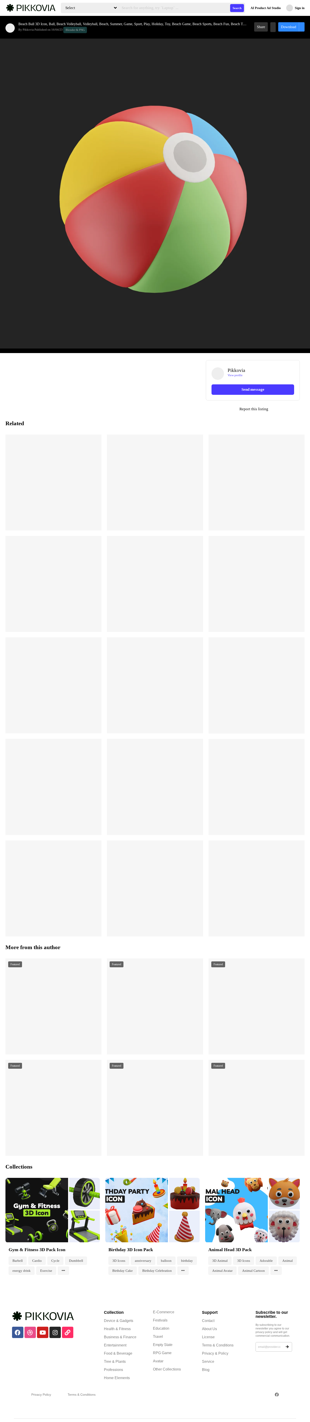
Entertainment (115, 1345)
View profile (235, 375)
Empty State (162, 1345)
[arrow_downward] (95, 521)
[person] (10, 28)
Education (161, 1328)
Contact (208, 1321)
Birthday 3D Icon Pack (130, 1249)
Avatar (158, 1361)
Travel (158, 1336)
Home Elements (117, 1378)
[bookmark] (273, 27)
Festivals (160, 1320)
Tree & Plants (115, 1361)
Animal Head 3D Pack (230, 1249)
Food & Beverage (118, 1353)
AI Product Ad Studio (266, 8)
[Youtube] (42, 1332)
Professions (113, 1370)
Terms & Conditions (218, 1345)
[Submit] (287, 1346)
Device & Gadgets (118, 1321)
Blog (205, 1370)
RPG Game (162, 1353)
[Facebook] (17, 1332)
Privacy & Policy (215, 1353)
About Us (209, 1329)
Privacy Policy (41, 1394)
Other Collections (167, 1369)
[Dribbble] (30, 1332)
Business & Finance (120, 1337)
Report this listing (237, 409)
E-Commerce (163, 1312)
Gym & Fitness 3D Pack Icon (37, 1249)
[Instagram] (55, 1332)
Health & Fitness (117, 1329)
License (208, 1337)
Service (208, 1361)
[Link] (67, 1332)
